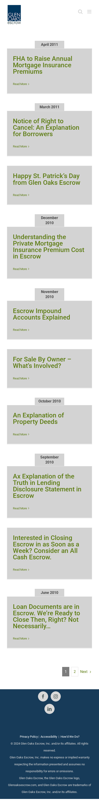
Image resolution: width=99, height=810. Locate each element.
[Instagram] (56, 696)
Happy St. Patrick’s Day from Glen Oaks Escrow (46, 179)
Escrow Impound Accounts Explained (41, 314)
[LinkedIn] (49, 709)
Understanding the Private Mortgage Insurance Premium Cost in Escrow (48, 246)
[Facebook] (43, 696)
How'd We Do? (70, 736)
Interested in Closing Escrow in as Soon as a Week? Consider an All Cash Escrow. (46, 547)
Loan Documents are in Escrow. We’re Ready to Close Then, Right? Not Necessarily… (46, 616)
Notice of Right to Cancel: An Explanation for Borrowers (46, 127)
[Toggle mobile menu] (89, 11)
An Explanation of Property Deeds (38, 418)
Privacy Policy (29, 736)
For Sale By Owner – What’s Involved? (42, 362)
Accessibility (49, 736)
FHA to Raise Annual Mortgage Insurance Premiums (42, 65)
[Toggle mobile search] (80, 11)
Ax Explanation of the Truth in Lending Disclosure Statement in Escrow (47, 485)
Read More (20, 84)
